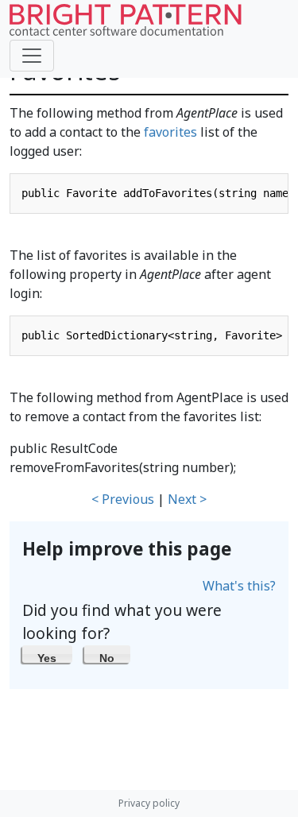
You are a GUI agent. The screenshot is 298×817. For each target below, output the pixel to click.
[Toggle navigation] (32, 56)
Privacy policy (149, 803)
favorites (170, 132)
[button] (47, 654)
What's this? (239, 585)
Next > (187, 499)
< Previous (122, 499)
